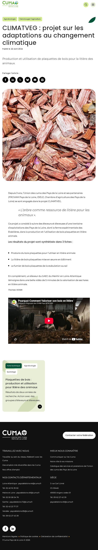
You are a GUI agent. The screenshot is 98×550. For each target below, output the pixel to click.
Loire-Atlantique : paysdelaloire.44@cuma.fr (21, 483)
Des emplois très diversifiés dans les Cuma (21, 465)
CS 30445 (54, 488)
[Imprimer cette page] (42, 80)
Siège (53, 477)
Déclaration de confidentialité (54, 536)
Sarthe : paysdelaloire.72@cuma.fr (17, 502)
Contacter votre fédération (78, 435)
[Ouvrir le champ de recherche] (85, 4)
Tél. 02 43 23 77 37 (10, 506)
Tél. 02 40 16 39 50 (10, 488)
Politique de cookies (29, 536)
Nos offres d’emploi (11, 470)
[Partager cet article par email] (35, 80)
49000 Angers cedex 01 (60, 493)
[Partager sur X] (20, 80)
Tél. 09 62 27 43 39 (10, 516)
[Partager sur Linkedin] (13, 80)
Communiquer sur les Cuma (62, 457)
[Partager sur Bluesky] (27, 80)
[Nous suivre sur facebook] (5, 529)
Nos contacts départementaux (21, 477)
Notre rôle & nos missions (61, 461)
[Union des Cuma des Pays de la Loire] (10, 4)
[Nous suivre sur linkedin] (13, 529)
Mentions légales (9, 536)
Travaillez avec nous (15, 451)
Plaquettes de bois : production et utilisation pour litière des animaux (21, 383)
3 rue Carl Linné (57, 483)
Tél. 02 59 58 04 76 (10, 497)
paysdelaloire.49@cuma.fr (61, 502)
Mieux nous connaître (64, 451)
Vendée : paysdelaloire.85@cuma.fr (17, 511)
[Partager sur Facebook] (5, 80)
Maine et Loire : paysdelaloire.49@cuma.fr (21, 493)
